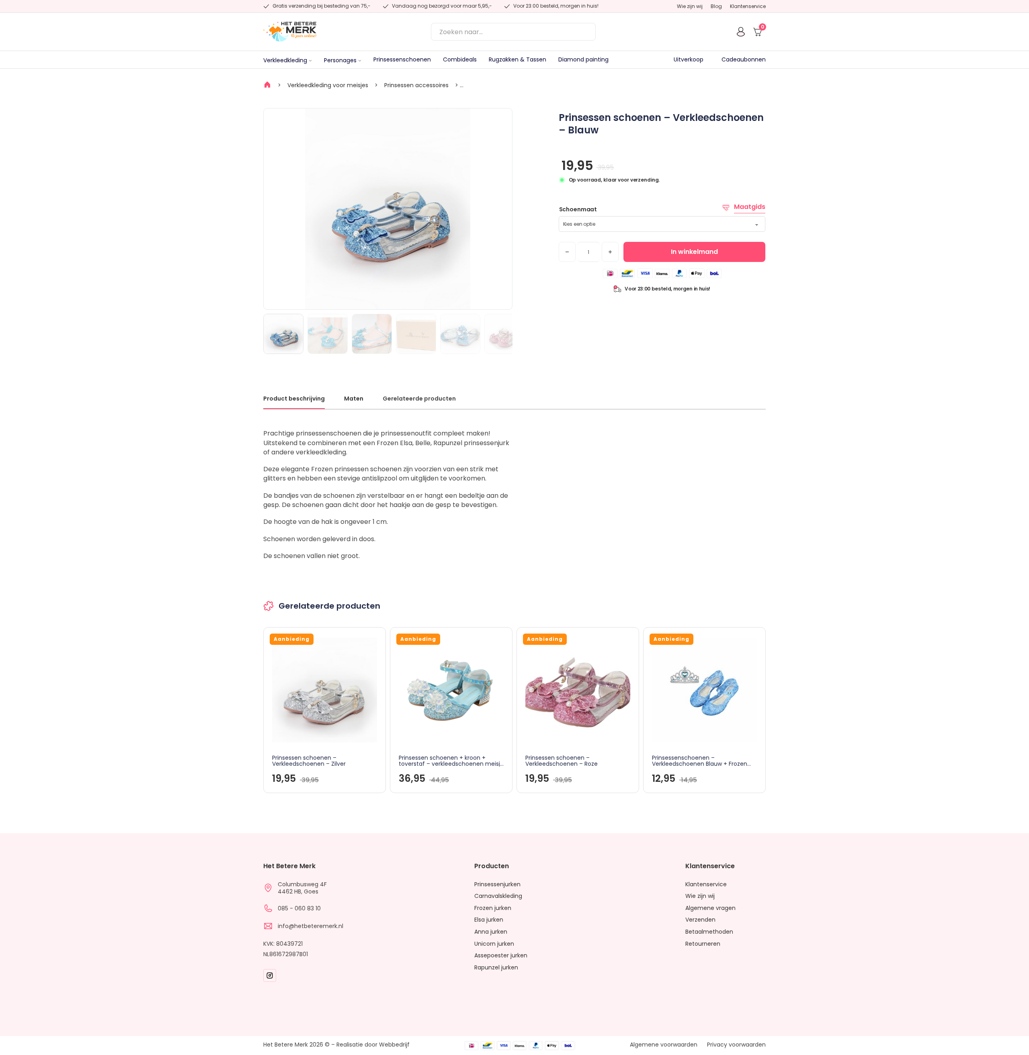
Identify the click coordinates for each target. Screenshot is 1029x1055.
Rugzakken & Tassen (517, 59)
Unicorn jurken (494, 944)
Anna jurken (490, 932)
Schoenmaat (578, 209)
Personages (340, 60)
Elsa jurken (488, 920)
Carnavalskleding (498, 896)
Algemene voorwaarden (663, 1045)
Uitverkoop (688, 59)
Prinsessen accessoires (416, 85)
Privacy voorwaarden (736, 1045)
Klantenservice (748, 6)
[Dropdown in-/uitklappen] (310, 60)
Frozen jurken (492, 908)
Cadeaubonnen (744, 59)
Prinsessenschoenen (402, 59)
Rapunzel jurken (496, 967)
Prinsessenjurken (497, 884)
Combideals (460, 59)
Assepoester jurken (500, 955)
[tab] (294, 401)
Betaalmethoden (709, 932)
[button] (501, 119)
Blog (716, 6)
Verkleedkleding (285, 60)
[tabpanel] (514, 494)
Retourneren (702, 944)
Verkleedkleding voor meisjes (327, 85)
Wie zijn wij (690, 6)
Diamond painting (583, 59)
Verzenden (700, 920)
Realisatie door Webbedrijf (373, 1045)
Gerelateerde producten (419, 399)
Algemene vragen (710, 908)
